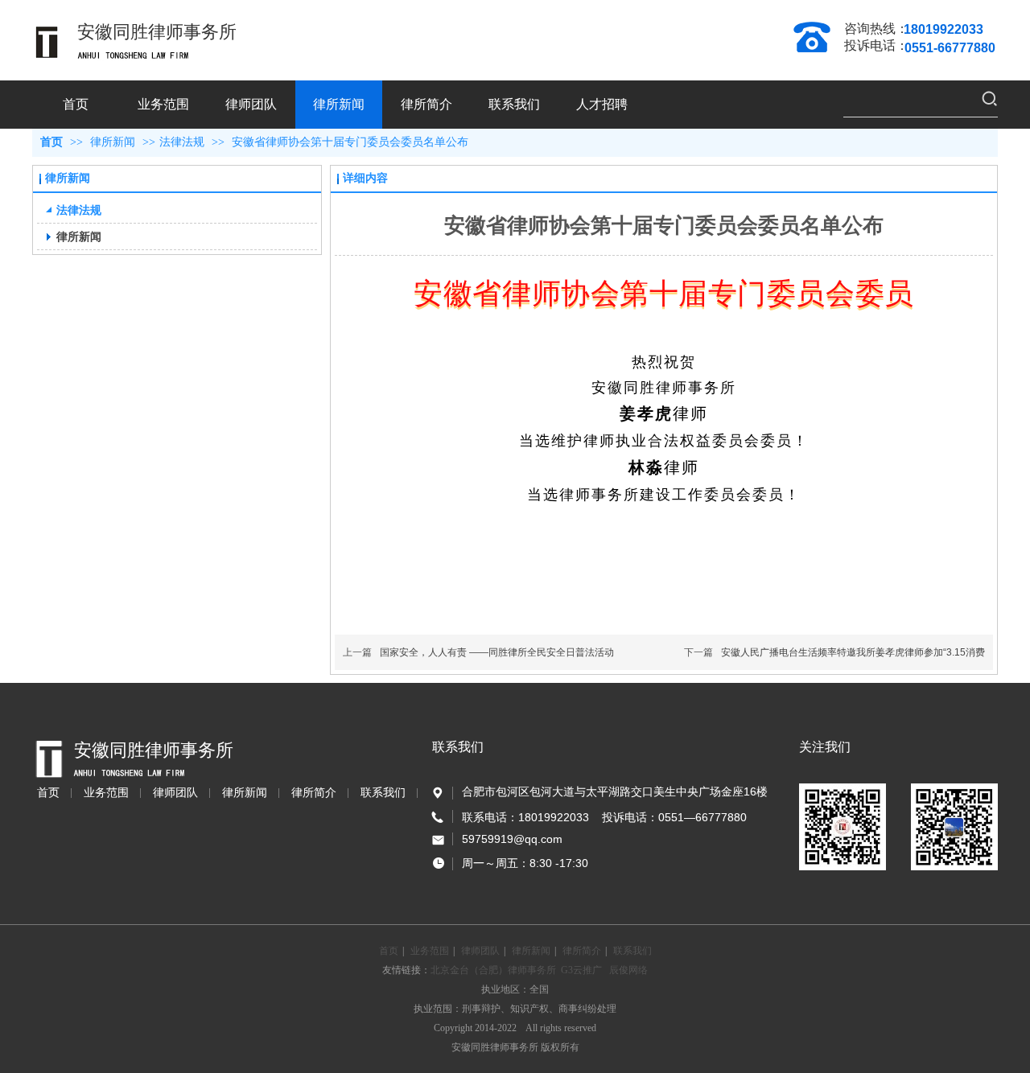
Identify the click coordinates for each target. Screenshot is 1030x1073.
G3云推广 (581, 970)
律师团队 (175, 793)
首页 (51, 142)
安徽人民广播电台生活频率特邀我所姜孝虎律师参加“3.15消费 (853, 652)
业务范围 (106, 793)
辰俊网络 (628, 970)
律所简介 (313, 793)
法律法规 (181, 142)
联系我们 (383, 793)
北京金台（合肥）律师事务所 (493, 970)
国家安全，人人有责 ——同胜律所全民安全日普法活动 (497, 652)
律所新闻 (114, 142)
